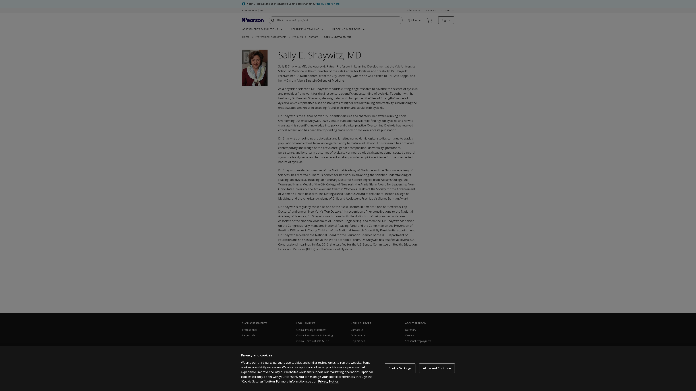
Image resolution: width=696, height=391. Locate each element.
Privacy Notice (328, 381)
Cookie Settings (400, 368)
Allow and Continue (437, 368)
